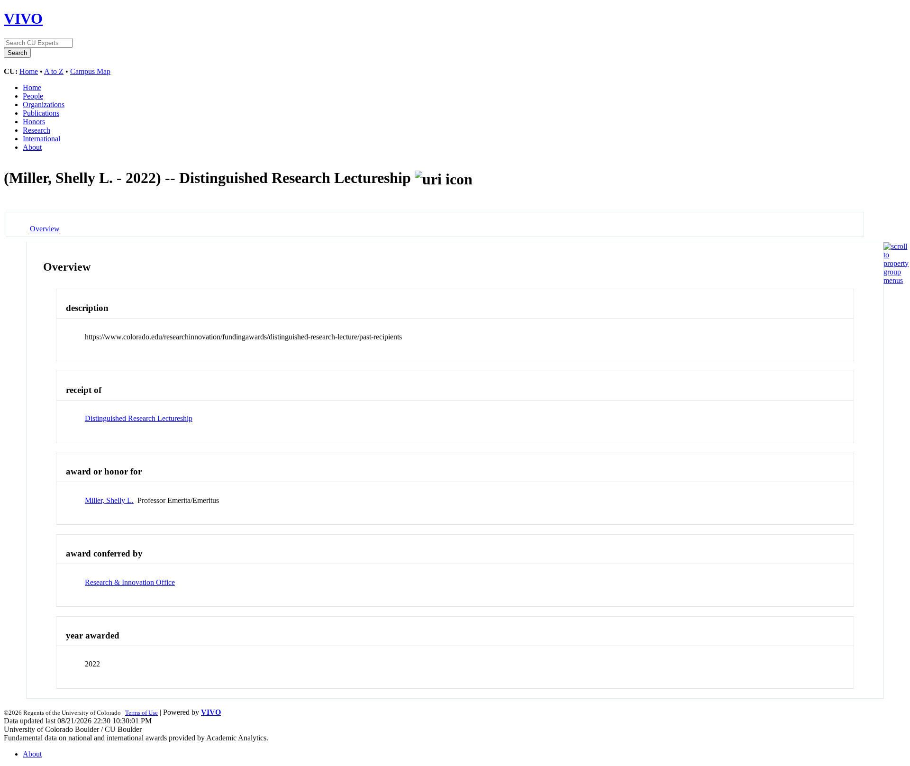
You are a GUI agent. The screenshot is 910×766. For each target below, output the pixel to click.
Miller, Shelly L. (109, 500)
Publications (41, 113)
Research (36, 130)
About (32, 147)
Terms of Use (141, 712)
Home (28, 71)
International (41, 139)
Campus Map (90, 71)
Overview (45, 229)
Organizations (43, 104)
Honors (34, 122)
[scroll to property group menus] (896, 280)
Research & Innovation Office (130, 582)
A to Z (54, 71)
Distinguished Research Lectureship (138, 418)
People (33, 96)
